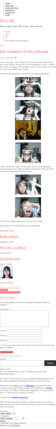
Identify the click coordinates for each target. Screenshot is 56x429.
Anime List (9, 12)
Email (3, 335)
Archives (3, 411)
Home (7, 3)
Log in (2, 421)
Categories (4, 416)
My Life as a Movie (13, 247)
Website (3, 340)
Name (3, 331)
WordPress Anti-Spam (5, 356)
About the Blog (11, 8)
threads (49, 388)
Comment (5, 309)
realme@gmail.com (20, 397)
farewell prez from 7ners (10, 292)
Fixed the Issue (10, 258)
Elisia (2, 58)
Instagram (30, 385)
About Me (9, 5)
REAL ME (7, 20)
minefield (4, 290)
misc (2, 45)
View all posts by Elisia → (11, 288)
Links (7, 15)
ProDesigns (15, 425)
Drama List (9, 10)
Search (3, 359)
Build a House (9, 236)
